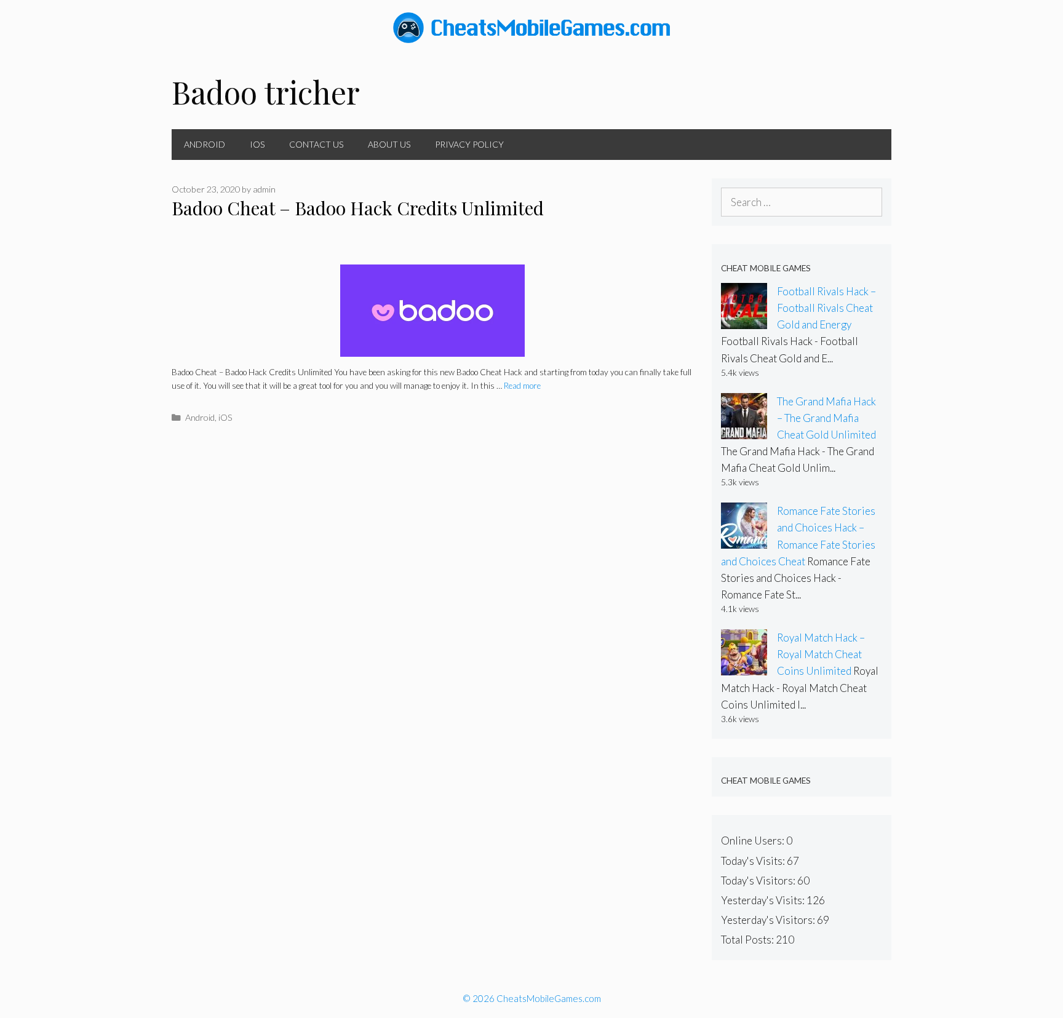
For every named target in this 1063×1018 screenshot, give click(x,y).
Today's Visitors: (759, 880)
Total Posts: (748, 939)
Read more (522, 386)
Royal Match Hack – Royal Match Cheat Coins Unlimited (821, 654)
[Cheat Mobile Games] (531, 26)
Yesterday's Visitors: (769, 919)
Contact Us (316, 144)
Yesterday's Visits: (763, 900)
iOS (257, 144)
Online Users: (753, 840)
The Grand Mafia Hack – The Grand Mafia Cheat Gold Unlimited (826, 418)
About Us (389, 144)
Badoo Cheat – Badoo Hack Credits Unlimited (358, 208)
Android (204, 144)
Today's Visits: (754, 860)
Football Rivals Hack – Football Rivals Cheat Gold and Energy (826, 308)
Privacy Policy (469, 144)
